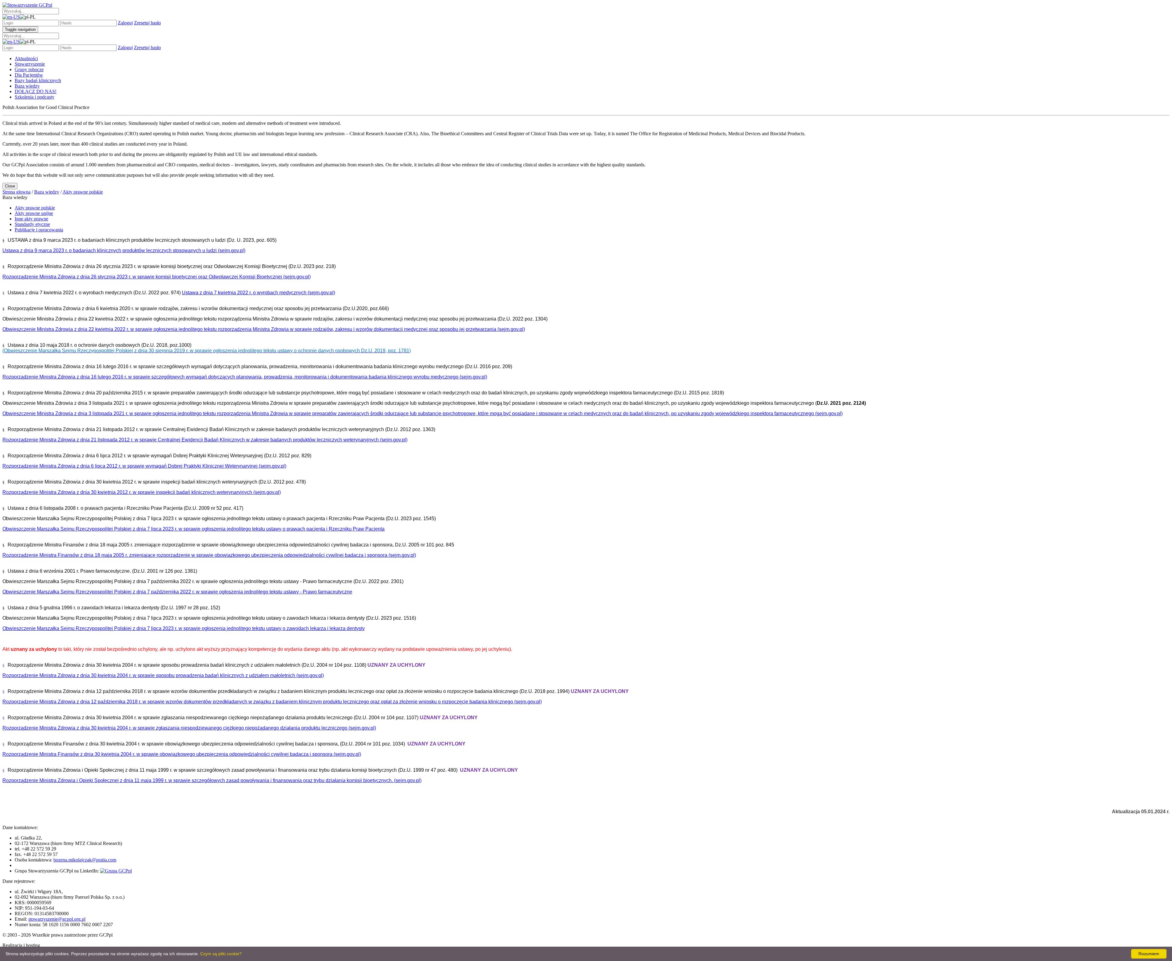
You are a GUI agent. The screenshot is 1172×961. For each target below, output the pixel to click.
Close (10, 186)
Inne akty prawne (31, 218)
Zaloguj (125, 22)
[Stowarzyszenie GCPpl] (27, 5)
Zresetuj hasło (147, 22)
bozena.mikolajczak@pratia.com (84, 859)
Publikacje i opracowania (39, 229)
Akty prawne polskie (35, 207)
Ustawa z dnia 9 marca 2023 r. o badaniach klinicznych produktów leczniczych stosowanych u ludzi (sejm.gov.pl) (123, 250)
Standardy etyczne (32, 224)
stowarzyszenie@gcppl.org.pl (56, 919)
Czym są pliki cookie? (221, 953)
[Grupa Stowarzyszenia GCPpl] (116, 870)
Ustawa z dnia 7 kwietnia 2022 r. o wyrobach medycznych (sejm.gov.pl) (258, 292)
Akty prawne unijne (34, 213)
